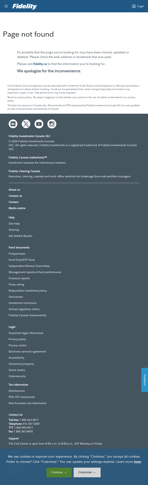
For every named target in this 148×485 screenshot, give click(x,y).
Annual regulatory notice (24, 309)
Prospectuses (17, 253)
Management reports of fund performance (35, 272)
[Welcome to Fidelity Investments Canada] (24, 7)
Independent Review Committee (29, 266)
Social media (17, 370)
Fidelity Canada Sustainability (27, 315)
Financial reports (19, 278)
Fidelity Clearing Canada (24, 171)
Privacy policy (17, 339)
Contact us (15, 196)
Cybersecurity (17, 376)
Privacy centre (17, 345)
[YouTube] (38, 123)
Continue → (59, 472)
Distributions (17, 391)
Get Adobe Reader (20, 236)
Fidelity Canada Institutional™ (28, 157)
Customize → (87, 472)
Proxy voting (16, 284)
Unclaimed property (21, 364)
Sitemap (14, 229)
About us (14, 189)
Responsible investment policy (28, 290)
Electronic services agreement (27, 351)
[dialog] (74, 467)
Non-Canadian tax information (28, 403)
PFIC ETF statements (22, 397)
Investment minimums (23, 303)
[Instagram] (51, 123)
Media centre (17, 208)
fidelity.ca (40, 64)
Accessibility (16, 357)
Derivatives (16, 296)
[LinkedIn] (13, 123)
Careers (13, 202)
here (137, 462)
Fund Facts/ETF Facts (22, 259)
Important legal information (26, 333)
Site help (14, 223)
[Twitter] (26, 123)
